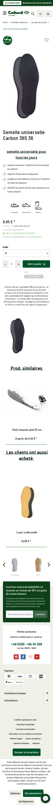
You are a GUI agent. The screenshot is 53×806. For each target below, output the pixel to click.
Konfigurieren (26, 801)
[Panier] (48, 13)
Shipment (36, 743)
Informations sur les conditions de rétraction (25, 734)
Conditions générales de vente (25, 720)
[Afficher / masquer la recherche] (32, 13)
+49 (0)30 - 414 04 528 (26, 644)
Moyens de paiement (33, 738)
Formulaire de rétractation (25, 729)
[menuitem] (5, 13)
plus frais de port (22, 226)
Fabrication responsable (25, 724)
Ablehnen (15, 793)
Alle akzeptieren (33, 793)
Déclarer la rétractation (26, 752)
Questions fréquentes (21, 743)
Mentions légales (16, 738)
